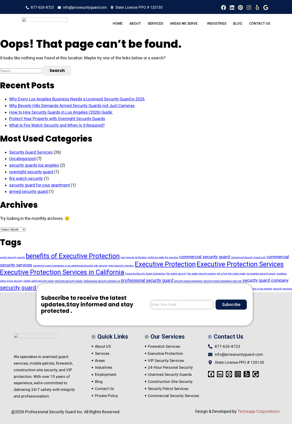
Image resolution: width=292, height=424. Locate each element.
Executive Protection (165, 264)
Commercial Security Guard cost (248, 257)
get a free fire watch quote (231, 273)
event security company (121, 265)
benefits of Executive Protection (73, 256)
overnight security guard (31, 171)
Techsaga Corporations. (259, 411)
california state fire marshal (163, 257)
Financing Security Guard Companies (145, 273)
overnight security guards (69, 280)
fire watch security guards (201, 273)
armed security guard (28, 191)
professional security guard (147, 280)
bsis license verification (134, 257)
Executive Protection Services (240, 264)
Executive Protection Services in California (62, 272)
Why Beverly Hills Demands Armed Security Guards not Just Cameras (72, 105)
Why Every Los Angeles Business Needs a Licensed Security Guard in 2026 (77, 99)
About (135, 23)
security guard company (265, 280)
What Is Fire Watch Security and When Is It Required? (57, 125)
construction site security (93, 265)
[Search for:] (21, 70)
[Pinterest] (240, 7)
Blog (237, 23)
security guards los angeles (34, 165)
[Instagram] (248, 7)
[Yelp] (257, 7)
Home (118, 23)
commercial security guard (204, 256)
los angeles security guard (261, 273)
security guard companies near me (222, 280)
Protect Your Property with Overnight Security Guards (57, 118)
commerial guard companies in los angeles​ (56, 265)
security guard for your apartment (39, 185)
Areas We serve (184, 23)
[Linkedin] (232, 7)
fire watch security (26, 178)
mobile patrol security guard (38, 280)
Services (155, 23)
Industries (216, 23)
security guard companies (188, 280)
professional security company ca (101, 280)
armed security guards (12, 257)
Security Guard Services (31, 152)
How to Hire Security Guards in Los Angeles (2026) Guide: (61, 112)
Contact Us (259, 23)
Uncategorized (22, 158)
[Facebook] (223, 7)
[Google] (265, 7)
